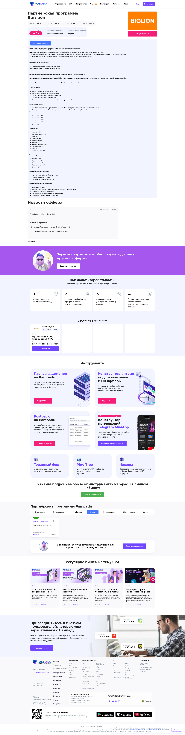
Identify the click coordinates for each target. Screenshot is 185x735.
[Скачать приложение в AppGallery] (143, 715)
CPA (70, 4)
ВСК (97, 681)
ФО (126, 672)
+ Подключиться (142, 34)
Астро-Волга (85, 672)
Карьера (56, 692)
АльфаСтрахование (88, 676)
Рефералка (57, 704)
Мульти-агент (57, 676)
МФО (126, 663)
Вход (137, 4)
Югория (98, 669)
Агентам (56, 661)
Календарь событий (60, 669)
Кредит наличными (128, 678)
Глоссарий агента (59, 673)
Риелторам (57, 665)
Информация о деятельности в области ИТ (84, 696)
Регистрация (149, 4)
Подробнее (45, 349)
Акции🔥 (93, 4)
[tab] (40, 512)
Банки (114, 663)
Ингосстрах (85, 681)
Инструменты (81, 4)
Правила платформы (77, 698)
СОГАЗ (98, 676)
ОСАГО (71, 663)
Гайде (97, 667)
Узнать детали (43, 443)
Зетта (97, 672)
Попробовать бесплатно (111, 443)
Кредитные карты (118, 677)
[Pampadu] (38, 4)
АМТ (97, 686)
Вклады (127, 668)
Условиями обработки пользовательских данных (144, 729)
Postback (142, 672)
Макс (97, 679)
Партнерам (104, 4)
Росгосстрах (99, 674)
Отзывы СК (57, 684)
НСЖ (70, 675)
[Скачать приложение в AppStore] (124, 715)
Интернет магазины (40, 521)
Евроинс (84, 686)
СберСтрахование (101, 683)
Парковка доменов (146, 667)
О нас (126, 4)
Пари (83, 663)
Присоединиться (41, 648)
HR (113, 665)
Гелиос (84, 669)
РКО (114, 668)
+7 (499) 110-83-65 (41, 672)
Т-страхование (86, 667)
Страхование (60, 4)
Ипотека (71, 670)
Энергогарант (86, 683)
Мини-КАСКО (73, 668)
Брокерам (56, 688)
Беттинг (127, 665)
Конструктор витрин (144, 664)
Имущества (72, 677)
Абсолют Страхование (100, 664)
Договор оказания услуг (78, 702)
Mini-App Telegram (145, 669)
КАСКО (71, 665)
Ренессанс (85, 679)
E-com (114, 670)
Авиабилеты (116, 672)
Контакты (56, 696)
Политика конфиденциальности (80, 700)
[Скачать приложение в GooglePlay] (105, 715)
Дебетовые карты (130, 675)
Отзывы (55, 700)
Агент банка (116, 675)
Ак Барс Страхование (88, 688)
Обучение (116, 4)
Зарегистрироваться (68, 266)
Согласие (84, 674)
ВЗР (70, 672)
